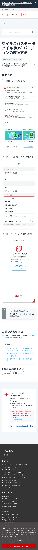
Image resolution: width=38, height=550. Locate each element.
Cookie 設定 (19, 540)
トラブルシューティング (9, 499)
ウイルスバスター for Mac (10, 470)
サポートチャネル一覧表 (9, 504)
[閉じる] (35, 525)
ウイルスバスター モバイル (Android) (14, 472)
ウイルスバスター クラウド (10, 467)
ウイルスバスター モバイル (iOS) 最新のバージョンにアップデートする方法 (20, 350)
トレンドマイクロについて (10, 515)
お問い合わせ (6, 496)
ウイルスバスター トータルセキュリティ (14, 464)
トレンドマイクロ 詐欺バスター (12, 485)
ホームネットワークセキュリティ (12, 482)
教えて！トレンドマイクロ (10, 501)
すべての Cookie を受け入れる (19, 546)
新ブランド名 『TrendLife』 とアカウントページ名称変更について (17, 4)
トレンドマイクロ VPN (9, 480)
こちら (28, 314)
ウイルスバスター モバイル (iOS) (12, 475)
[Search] (33, 32)
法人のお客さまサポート (8, 9)
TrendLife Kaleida (8, 488)
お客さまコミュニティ (9, 520)
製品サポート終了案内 (9, 506)
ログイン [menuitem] (27, 15)
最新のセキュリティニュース (11, 517)
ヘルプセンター (13, 15)
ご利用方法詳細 (17, 420)
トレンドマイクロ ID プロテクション (13, 477)
